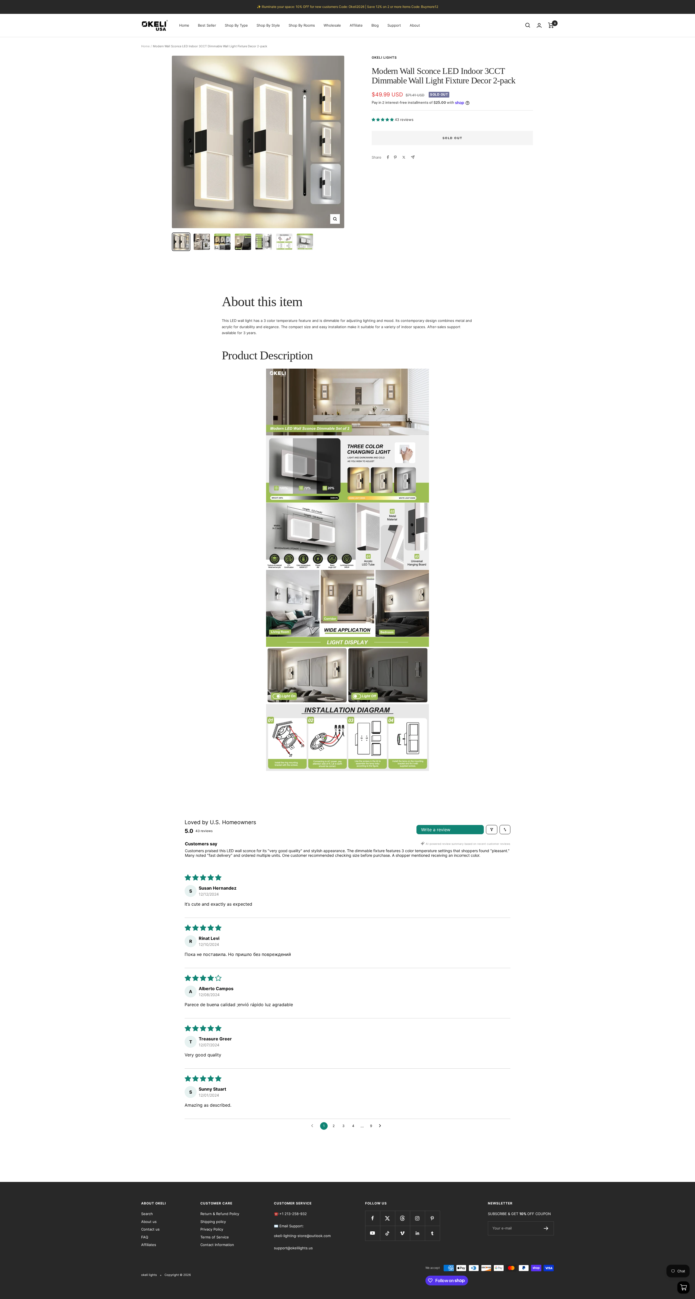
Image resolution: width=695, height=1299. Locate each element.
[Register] (546, 1228)
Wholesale (332, 25)
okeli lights (384, 57)
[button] (383, 119)
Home (184, 25)
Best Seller (207, 25)
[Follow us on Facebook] (372, 1218)
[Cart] (551, 25)
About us (149, 1221)
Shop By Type (236, 25)
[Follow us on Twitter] (387, 1218)
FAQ (144, 1237)
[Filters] (491, 829)
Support (394, 25)
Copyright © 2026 (178, 1275)
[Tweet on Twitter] (404, 157)
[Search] (527, 25)
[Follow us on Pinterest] (432, 1218)
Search (147, 1214)
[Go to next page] (381, 1126)
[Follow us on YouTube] (372, 1233)
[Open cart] (683, 1287)
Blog (375, 25)
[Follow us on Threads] (402, 1218)
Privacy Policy (211, 1229)
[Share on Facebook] (388, 157)
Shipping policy (213, 1221)
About (415, 25)
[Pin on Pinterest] (395, 157)
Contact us (150, 1229)
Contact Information (217, 1244)
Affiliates (148, 1244)
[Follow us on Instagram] (417, 1218)
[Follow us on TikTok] (387, 1233)
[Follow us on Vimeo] (402, 1233)
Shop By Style (268, 25)
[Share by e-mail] (413, 157)
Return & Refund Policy (219, 1214)
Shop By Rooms (302, 25)
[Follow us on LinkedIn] (417, 1233)
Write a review (435, 829)
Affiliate (356, 25)
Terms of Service (214, 1237)
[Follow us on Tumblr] (432, 1233)
